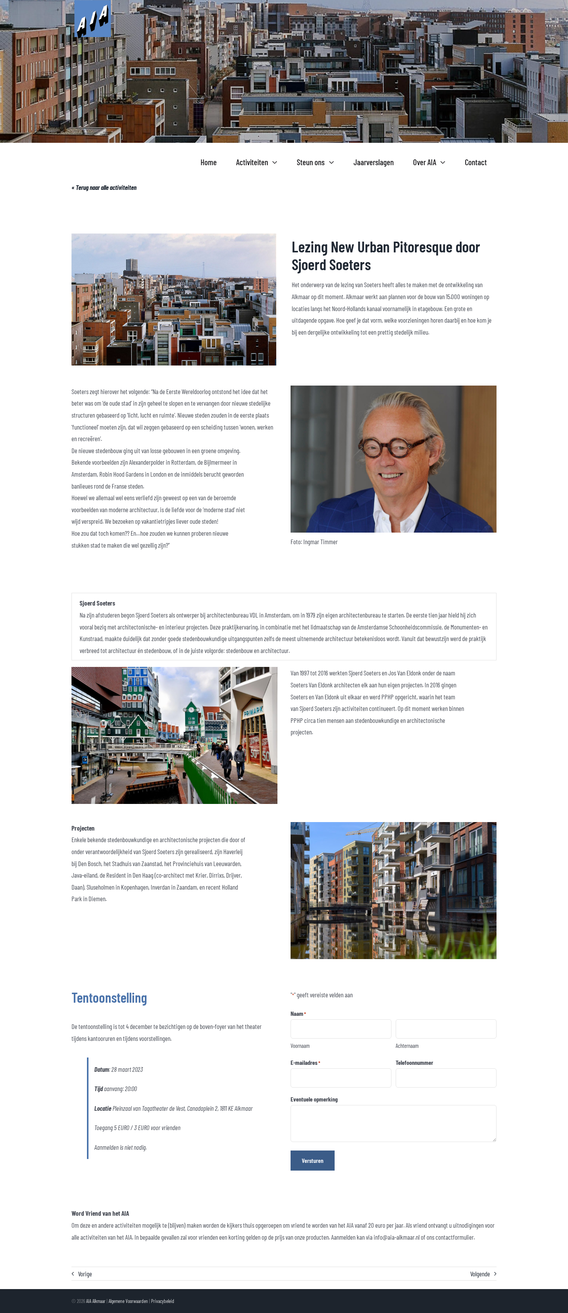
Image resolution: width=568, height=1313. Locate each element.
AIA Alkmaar (95, 1301)
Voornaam (300, 1045)
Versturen (312, 1160)
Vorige (85, 1273)
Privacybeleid (162, 1301)
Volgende (480, 1273)
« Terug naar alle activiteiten (103, 187)
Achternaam (407, 1045)
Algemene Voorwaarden (128, 1301)
